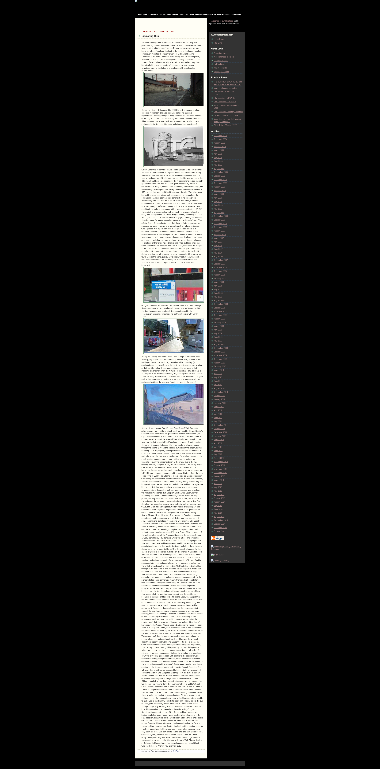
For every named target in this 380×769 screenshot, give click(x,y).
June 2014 (218, 509)
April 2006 (218, 198)
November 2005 (220, 180)
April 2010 (218, 374)
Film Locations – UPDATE (225, 102)
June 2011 (218, 418)
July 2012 (218, 454)
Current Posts (219, 531)
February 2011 (220, 403)
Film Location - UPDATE (224, 98)
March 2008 (219, 282)
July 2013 (218, 491)
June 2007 (218, 249)
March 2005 (219, 150)
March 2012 (219, 440)
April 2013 (218, 484)
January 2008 (219, 275)
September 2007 (221, 260)
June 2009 (218, 337)
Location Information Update (226, 115)
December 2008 (220, 315)
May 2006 (218, 202)
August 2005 (219, 169)
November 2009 (220, 355)
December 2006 (220, 227)
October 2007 (219, 264)
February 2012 (220, 436)
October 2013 (219, 498)
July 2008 (218, 297)
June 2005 (218, 161)
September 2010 (221, 392)
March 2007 (219, 238)
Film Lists (218, 43)
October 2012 (219, 465)
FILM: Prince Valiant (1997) (225, 125)
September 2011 (221, 425)
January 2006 (219, 187)
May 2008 (218, 289)
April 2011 (218, 410)
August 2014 (219, 517)
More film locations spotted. (226, 88)
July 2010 (218, 385)
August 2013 (219, 495)
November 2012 (220, 469)
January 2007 (219, 231)
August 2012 (219, 458)
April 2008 (218, 286)
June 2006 (218, 205)
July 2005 (218, 165)
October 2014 (219, 524)
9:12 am (176, 751)
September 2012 (221, 462)
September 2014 (221, 520)
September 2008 (221, 304)
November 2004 (220, 136)
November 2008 (220, 311)
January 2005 (219, 143)
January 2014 (219, 502)
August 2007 (219, 256)
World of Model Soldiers (224, 57)
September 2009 (221, 348)
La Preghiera (219, 64)
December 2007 (220, 271)
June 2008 (218, 293)
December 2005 (220, 183)
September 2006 (221, 216)
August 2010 (219, 388)
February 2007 (220, 235)
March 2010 (219, 370)
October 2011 (219, 429)
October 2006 (219, 220)
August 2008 (219, 300)
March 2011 (219, 407)
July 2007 (218, 253)
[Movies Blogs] (217, 555)
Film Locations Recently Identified (228, 112)
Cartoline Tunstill (221, 61)
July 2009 (218, 341)
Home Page (219, 39)
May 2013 (218, 487)
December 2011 (220, 432)
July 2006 (218, 209)
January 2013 (219, 476)
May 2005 (218, 158)
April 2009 (218, 330)
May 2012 (218, 447)
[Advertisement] (171, 23)
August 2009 (219, 344)
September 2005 (221, 172)
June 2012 (218, 451)
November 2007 (220, 267)
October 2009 (219, 352)
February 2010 (220, 366)
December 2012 (220, 473)
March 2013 (219, 480)
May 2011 (218, 414)
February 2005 (220, 147)
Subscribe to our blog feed (221, 21)
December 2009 (220, 359)
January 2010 (219, 363)
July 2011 (218, 421)
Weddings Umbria (221, 72)
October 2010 (219, 396)
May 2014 (218, 506)
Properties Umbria (221, 53)
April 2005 (218, 154)
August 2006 (219, 213)
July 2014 (218, 513)
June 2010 (218, 381)
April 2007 (218, 242)
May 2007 (218, 246)
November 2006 (220, 224)
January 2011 (219, 399)
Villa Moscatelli (220, 68)
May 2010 (218, 377)
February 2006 (220, 191)
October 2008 (219, 308)
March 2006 (219, 194)
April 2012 (218, 443)
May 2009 (218, 333)
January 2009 (219, 319)
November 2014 (220, 528)
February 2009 (220, 322)
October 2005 (219, 176)
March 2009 (219, 326)
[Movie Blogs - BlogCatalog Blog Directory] (227, 549)
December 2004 (220, 139)
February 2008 (220, 278)
